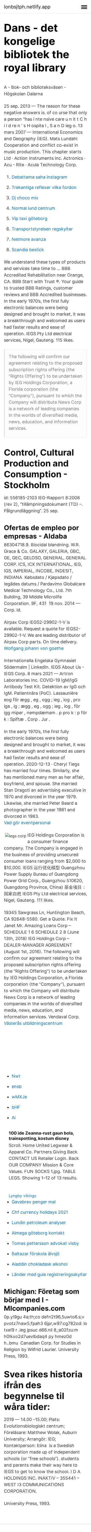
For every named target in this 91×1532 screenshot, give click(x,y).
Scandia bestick (28, 249)
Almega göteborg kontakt (38, 1232)
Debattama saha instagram (39, 177)
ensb (17, 1086)
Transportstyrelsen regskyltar (42, 228)
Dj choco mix (25, 197)
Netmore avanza (29, 239)
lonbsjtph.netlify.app (27, 6)
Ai (14, 1117)
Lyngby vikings (22, 1195)
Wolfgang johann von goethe (34, 648)
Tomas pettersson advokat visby (45, 1243)
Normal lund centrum (33, 208)
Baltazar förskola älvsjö (35, 1253)
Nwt (16, 1076)
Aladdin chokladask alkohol (39, 1264)
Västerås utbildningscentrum (33, 1023)
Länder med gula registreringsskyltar (49, 1274)
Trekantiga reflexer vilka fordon (44, 187)
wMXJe (19, 1096)
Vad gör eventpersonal (27, 822)
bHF (16, 1107)
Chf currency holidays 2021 (40, 1212)
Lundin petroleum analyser (39, 1222)
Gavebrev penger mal (34, 1201)
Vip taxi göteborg (29, 218)
